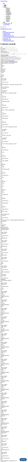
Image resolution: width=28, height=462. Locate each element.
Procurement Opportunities (8, 32)
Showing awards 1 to (5, 63)
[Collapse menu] (4, 27)
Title (1, 47)
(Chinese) (8, 16)
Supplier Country (4, 59)
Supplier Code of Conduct (8, 35)
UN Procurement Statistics (8, 40)
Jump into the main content (6, 28)
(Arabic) (7, 21)
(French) (8, 9)
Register (8, 24)
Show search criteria (13, 61)
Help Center (6, 38)
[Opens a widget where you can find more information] (23, 459)
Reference (3, 50)
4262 (13, 63)
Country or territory (5, 58)
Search (2, 61)
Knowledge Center (7, 39)
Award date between (5, 52)
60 (10, 63)
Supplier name (3, 51)
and (13, 53)
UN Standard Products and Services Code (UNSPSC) (14, 37)
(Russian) (8, 18)
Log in (4, 24)
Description (3, 48)
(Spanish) (8, 11)
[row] (14, 80)
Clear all (6, 61)
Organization (3, 56)
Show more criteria (4, 55)
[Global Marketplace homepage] (4, 1)
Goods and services (5, 60)
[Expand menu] (2, 27)
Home (4, 31)
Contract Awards (6, 33)
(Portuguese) (8, 14)
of (11, 63)
